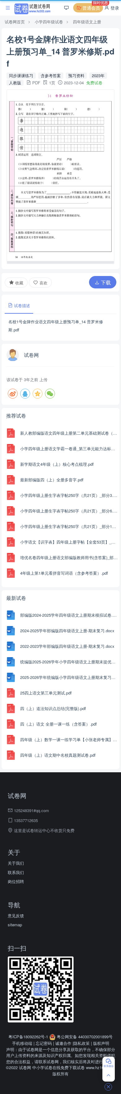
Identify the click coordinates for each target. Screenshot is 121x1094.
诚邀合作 (63, 1043)
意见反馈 (16, 916)
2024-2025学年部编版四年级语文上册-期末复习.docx (67, 630)
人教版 (15, 83)
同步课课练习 (21, 75)
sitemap (15, 925)
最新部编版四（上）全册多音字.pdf (51, 480)
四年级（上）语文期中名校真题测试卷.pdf (58, 755)
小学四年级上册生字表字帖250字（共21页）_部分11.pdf (69, 526)
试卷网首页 (15, 22)
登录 (114, 8)
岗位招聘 (16, 881)
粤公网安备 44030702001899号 (84, 1037)
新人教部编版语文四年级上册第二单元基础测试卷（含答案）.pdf (69, 433)
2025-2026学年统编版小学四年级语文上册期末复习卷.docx (69, 677)
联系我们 (16, 872)
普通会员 (92, 7)
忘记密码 (44, 1043)
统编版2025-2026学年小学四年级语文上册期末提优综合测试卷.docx (69, 662)
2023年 (98, 75)
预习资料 (76, 75)
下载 (105, 282)
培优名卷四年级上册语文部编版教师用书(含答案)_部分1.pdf (69, 557)
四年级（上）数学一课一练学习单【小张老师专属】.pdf (69, 739)
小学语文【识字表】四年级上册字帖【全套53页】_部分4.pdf (69, 542)
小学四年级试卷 (49, 22)
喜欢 (42, 283)
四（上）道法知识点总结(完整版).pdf (53, 708)
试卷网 (31, 354)
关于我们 (16, 863)
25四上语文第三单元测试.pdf (46, 693)
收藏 (18, 283)
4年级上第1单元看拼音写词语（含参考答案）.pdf (64, 573)
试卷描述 (21, 305)
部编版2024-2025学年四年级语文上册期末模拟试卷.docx (69, 615)
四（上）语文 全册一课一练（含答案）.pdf (58, 724)
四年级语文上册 (87, 22)
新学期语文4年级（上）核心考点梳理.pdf (57, 464)
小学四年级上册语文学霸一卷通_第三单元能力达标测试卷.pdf (69, 448)
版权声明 (101, 1043)
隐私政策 (82, 1043)
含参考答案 (51, 75)
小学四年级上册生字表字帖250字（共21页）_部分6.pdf (69, 511)
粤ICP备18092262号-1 (28, 1037)
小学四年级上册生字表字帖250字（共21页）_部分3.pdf (69, 495)
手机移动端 (22, 1043)
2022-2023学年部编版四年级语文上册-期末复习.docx (67, 646)
